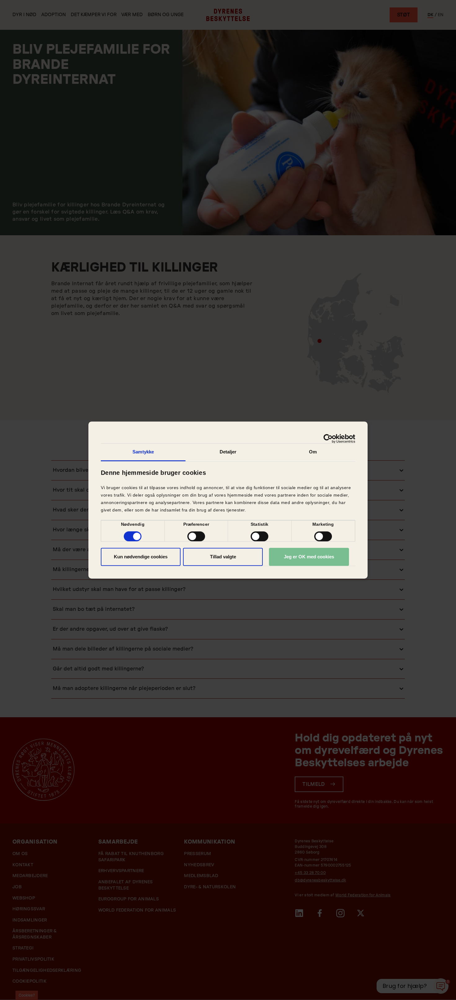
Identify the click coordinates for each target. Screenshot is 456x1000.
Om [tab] (313, 451)
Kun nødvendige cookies (141, 556)
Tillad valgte (223, 556)
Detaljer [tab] (228, 451)
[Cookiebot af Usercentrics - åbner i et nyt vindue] (328, 438)
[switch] (196, 536)
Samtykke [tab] (143, 451)
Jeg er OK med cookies (309, 556)
